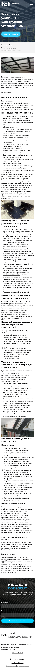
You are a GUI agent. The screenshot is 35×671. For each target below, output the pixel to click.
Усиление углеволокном (11, 275)
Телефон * (4, 611)
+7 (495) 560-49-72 (19, 659)
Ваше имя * (5, 602)
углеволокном (16, 560)
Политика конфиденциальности (17, 666)
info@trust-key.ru (18, 663)
